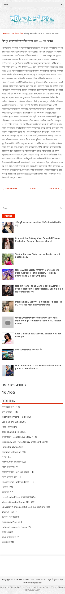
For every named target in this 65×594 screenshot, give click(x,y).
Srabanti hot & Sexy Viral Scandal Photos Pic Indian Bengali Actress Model (37, 239)
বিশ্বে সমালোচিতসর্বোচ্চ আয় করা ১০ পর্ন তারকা (27, 41)
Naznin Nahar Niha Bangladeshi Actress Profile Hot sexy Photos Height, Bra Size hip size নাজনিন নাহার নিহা (39, 289)
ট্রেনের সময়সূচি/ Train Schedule (15, 472)
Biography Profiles (11, 522)
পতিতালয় (5, 487)
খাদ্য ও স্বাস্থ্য (7, 412)
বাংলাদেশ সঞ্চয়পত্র (9, 517)
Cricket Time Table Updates (15, 482)
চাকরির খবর (6, 532)
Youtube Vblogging (11, 452)
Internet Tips (8, 512)
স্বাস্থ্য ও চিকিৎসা (8, 467)
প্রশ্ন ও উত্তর (7, 427)
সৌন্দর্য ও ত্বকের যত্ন (9, 477)
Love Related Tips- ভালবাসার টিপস (17, 497)
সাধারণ (4, 457)
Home (6, 33)
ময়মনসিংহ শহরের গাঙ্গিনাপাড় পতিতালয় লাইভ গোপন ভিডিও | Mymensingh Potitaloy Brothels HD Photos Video (38, 320)
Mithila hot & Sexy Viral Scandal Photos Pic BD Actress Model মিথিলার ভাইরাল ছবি (38, 303)
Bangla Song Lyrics (11, 422)
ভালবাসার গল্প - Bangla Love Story (16, 437)
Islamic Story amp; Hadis (14, 417)
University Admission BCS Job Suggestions (23, 507)
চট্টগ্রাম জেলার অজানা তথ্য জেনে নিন (28, 349)
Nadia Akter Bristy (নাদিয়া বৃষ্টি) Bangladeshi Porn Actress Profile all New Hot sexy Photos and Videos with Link (37, 273)
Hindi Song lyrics (10, 447)
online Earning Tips (11, 432)
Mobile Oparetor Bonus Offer (16, 502)
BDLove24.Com (17, 587)
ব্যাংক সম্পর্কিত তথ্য (9, 537)
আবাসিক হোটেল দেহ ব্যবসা (11, 462)
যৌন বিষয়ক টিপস (17, 33)
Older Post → (55, 188)
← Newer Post (10, 188)
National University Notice (14, 527)
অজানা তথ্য (6, 542)
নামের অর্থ (5, 492)
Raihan (38, 582)
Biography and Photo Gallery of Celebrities (23, 442)
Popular (8, 216)
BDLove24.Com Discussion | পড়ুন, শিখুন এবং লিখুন (41, 579)
